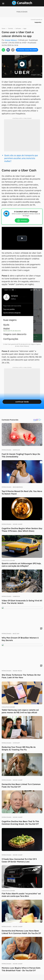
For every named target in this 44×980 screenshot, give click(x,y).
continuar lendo (22, 402)
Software (18, 28)
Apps (24, 28)
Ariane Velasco (11, 40)
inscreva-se (22, 38)
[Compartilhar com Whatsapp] (3, 50)
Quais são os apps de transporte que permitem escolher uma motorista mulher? (21, 158)
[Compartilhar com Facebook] (8, 50)
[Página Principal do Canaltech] (22, 4)
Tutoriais (10, 28)
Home (3, 28)
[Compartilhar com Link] (13, 50)
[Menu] (3, 3)
